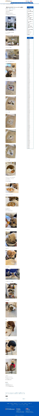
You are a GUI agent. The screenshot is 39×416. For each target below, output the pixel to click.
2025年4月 (28, 59)
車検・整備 (15, 403)
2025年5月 (28, 58)
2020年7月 (28, 131)
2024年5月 (28, 73)
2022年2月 (28, 107)
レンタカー (22, 403)
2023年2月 (28, 92)
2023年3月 (28, 91)
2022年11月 (28, 96)
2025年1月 (28, 63)
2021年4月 (28, 120)
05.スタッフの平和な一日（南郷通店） (29, 16)
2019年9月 (28, 144)
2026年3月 (28, 45)
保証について (26, 403)
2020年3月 (28, 136)
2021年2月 (28, 122)
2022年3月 (28, 106)
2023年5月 (28, 88)
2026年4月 (28, 44)
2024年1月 (28, 78)
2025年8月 (28, 54)
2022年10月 (28, 97)
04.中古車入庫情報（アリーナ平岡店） (30, 14)
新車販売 (8, 403)
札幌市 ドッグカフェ (21, 393)
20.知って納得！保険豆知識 (30, 29)
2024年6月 (28, 72)
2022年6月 (28, 102)
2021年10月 (28, 112)
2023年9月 (28, 83)
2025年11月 (28, 50)
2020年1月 (28, 139)
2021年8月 (28, 115)
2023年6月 (28, 87)
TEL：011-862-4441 (18, 412)
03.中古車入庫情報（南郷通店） (30, 12)
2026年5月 (28, 43)
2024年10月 (28, 67)
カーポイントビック (12, 392)
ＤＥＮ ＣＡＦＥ (7, 383)
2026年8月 (28, 39)
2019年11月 (28, 141)
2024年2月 (28, 77)
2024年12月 (28, 64)
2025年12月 (28, 49)
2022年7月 (28, 101)
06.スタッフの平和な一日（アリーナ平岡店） (29, 18)
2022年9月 (28, 98)
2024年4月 (28, 74)
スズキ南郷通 (16, 392)
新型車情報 (28, 34)
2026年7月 (28, 40)
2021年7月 (28, 116)
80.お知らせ (28, 30)
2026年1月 (28, 48)
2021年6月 (28, 117)
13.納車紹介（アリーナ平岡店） (30, 28)
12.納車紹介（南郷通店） (29, 26)
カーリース (18, 403)
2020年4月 (28, 135)
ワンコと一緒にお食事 (10, 393)
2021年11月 (28, 111)
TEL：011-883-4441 (27, 412)
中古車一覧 (11, 403)
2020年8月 (28, 130)
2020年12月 (28, 125)
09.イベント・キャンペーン (30, 23)
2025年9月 (28, 53)
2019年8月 (28, 145)
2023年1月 (28, 93)
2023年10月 (28, 82)
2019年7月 (28, 146)
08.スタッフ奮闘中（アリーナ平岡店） (30, 22)
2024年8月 (28, 69)
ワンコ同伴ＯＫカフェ (16, 393)
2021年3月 (28, 121)
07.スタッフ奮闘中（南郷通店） (30, 20)
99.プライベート (29, 33)
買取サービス (30, 403)
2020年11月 (28, 126)
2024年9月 (28, 68)
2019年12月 (28, 140)
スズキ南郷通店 (20, 392)
